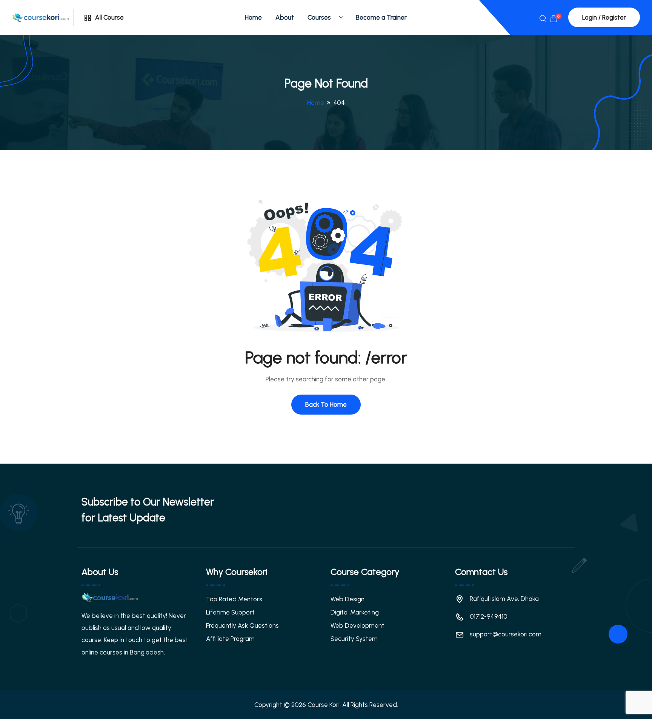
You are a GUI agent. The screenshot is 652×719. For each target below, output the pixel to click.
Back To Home (326, 404)
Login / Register (604, 17)
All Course (109, 17)
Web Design (347, 599)
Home (253, 17)
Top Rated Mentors (234, 599)
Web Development (357, 625)
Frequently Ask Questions (242, 625)
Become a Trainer (381, 17)
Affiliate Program (230, 638)
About (284, 17)
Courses (319, 17)
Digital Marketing (355, 612)
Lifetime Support (230, 612)
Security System (354, 638)
